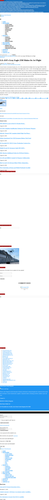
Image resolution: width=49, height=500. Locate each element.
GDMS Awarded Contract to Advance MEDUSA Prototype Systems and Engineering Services (19, 7)
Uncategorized (6, 379)
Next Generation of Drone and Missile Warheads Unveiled (15, 167)
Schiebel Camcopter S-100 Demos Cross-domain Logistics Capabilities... (15, 491)
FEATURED (6, 366)
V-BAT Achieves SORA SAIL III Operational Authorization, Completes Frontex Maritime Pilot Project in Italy (22, 6)
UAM (4, 377)
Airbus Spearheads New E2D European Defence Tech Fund (15, 138)
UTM (5, 381)
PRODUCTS (5, 35)
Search (14, 54)
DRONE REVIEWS (8, 363)
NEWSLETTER (8, 45)
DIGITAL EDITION (9, 47)
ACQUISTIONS (7, 350)
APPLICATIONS (9, 41)
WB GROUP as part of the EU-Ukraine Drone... (12, 123)
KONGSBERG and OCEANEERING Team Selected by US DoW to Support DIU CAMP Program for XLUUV (23, 5)
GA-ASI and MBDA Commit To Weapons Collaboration (15, 158)
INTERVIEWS (8, 30)
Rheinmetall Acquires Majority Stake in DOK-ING (10, 8)
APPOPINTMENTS (8, 355)
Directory (5, 51)
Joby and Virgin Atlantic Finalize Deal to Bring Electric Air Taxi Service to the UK (16, 9)
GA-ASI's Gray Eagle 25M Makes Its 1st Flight (9, 97)
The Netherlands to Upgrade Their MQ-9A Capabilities (12, 496)
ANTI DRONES (6, 42)
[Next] (5, 0)
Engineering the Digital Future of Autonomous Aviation (11, 1)
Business (5, 356)
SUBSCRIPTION (6, 44)
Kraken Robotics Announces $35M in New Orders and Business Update (14, 4)
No (9, 441)
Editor (5, 63)
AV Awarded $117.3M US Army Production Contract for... (15, 143)
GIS (6, 33)
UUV (6, 34)
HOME (4, 21)
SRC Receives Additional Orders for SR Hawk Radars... (14, 153)
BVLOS (5, 357)
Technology (6, 376)
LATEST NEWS (8, 24)
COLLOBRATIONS (8, 358)
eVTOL (6, 31)
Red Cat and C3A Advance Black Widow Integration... (14, 163)
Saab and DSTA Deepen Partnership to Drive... (10, 487)
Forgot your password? (4, 425)
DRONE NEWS (6, 23)
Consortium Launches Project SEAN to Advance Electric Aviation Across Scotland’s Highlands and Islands (21, 11)
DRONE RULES (7, 364)
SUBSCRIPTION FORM (10, 48)
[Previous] (4, 0)
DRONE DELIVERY (9, 26)
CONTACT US (6, 52)
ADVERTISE (5, 49)
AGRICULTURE (8, 28)
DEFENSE (7, 27)
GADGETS (7, 37)
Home (1, 56)
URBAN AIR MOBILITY (9, 380)
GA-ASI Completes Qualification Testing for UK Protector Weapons (17, 128)
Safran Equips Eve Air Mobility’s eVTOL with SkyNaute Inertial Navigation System (17, 10)
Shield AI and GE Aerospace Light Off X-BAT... (12, 148)
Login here (15, 435)
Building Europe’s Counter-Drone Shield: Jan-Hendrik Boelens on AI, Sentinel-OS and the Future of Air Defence (23, 2)
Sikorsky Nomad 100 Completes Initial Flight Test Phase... (15, 133)
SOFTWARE (8, 38)
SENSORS (7, 40)
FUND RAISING (7, 367)
